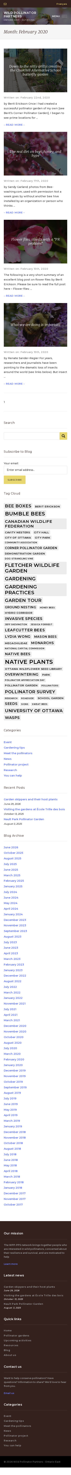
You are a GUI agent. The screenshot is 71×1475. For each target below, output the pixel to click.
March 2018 (12, 1176)
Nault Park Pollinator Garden (24, 819)
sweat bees (39, 704)
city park (42, 537)
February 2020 (14, 1059)
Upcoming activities (17, 1340)
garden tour (23, 600)
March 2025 (12, 875)
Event (8, 742)
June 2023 (11, 947)
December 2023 (15, 920)
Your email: (11, 463)
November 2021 (15, 1003)
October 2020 (13, 1037)
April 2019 (10, 1115)
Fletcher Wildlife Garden (32, 568)
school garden (51, 698)
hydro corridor (19, 612)
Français (62, 4)
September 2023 (15, 931)
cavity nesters (17, 532)
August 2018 (12, 1148)
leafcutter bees (25, 630)
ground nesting (20, 607)
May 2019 (10, 1109)
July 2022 (10, 987)
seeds (11, 704)
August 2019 (12, 1093)
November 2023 (15, 925)
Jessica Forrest (41, 624)
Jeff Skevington (16, 624)
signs (24, 704)
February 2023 (14, 964)
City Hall (41, 532)
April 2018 (11, 1171)
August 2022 (12, 981)
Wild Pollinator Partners (20, 16)
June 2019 (11, 1104)
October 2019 (13, 1081)
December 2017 (15, 1193)
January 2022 (13, 998)
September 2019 (15, 1087)
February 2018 (14, 1182)
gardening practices (21, 589)
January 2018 (13, 1187)
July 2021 (10, 1009)
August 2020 (13, 1042)
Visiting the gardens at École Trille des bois (34, 809)
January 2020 (13, 1065)
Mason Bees (45, 636)
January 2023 (13, 970)
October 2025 (13, 853)
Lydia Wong (17, 637)
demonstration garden (25, 553)
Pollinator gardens (16, 1335)
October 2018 (13, 1143)
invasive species (23, 618)
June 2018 (11, 1160)
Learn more (11, 1264)
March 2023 (12, 959)
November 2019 (15, 1076)
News (8, 759)
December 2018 (15, 1132)
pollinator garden (21, 685)
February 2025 (14, 880)
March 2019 (12, 1120)
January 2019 (13, 1126)
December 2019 (15, 1070)
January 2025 (13, 886)
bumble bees (25, 514)
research (11, 698)
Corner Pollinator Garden (31, 548)
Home (8, 1330)
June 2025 (11, 869)
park (46, 674)
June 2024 (11, 897)
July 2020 (10, 1048)
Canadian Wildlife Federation (28, 523)
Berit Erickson (47, 506)
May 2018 (10, 1165)
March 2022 (12, 992)
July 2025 (10, 864)
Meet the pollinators (18, 753)
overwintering (21, 674)
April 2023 (11, 953)
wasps (12, 717)
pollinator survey (30, 691)
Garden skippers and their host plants (31, 799)
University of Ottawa (34, 710)
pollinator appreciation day (25, 680)
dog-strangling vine (19, 558)
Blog (7, 1350)
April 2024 (11, 908)
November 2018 (15, 1137)
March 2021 (12, 1020)
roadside (27, 698)
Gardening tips (14, 747)
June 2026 (11, 847)
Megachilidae (16, 643)
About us (10, 1355)
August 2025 (12, 858)
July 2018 (10, 1154)
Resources (11, 1345)
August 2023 (12, 936)
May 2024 (10, 903)
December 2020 (15, 1026)
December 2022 (15, 975)
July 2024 (10, 892)
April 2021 (10, 1015)
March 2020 (12, 1054)
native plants (29, 662)
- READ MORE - (14, 124)
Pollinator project (16, 764)
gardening (20, 578)
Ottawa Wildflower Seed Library (33, 668)
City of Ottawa (18, 537)
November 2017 (15, 1199)
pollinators (50, 685)
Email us (9, 1393)
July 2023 (10, 942)
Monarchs (42, 643)
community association (21, 542)
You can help (13, 775)
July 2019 (10, 1098)
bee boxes (18, 506)
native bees (17, 654)
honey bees (47, 607)
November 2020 (15, 1031)
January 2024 (13, 914)
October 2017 (13, 1204)
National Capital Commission (24, 648)
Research (10, 770)
